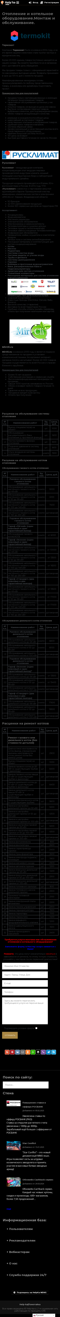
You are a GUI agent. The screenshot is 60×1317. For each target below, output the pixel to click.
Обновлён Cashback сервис (37, 1179)
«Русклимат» (9, 189)
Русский (40, 1315)
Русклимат (9, 162)
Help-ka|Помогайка (30, 1304)
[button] (30, 1229)
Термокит (8, 45)
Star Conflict (29, 1143)
